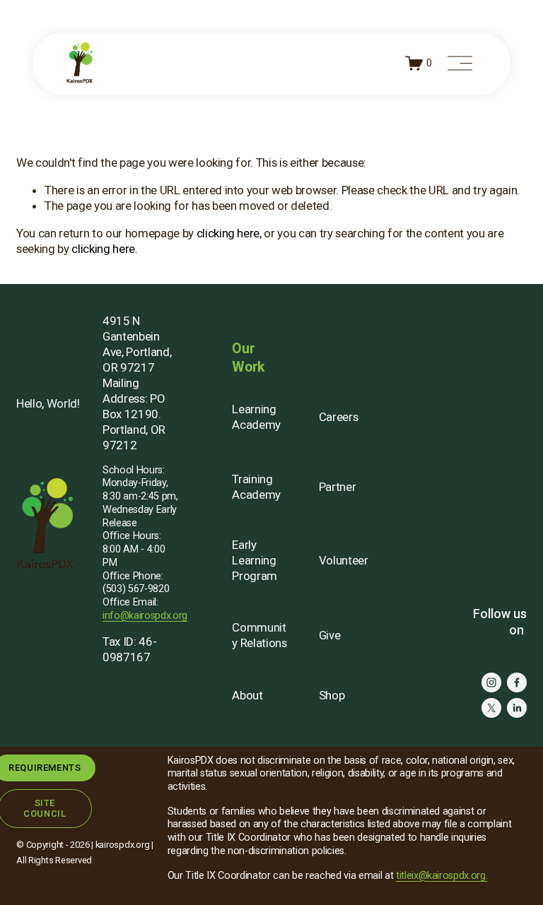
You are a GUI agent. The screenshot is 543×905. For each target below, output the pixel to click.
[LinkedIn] (517, 708)
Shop (332, 695)
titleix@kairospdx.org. (442, 876)
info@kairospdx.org (145, 616)
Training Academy (256, 487)
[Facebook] (517, 682)
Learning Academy (256, 417)
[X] (491, 708)
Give (330, 635)
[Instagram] (491, 682)
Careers (338, 417)
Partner (337, 487)
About (247, 695)
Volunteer (343, 560)
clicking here (228, 233)
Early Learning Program (254, 560)
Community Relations (259, 635)
